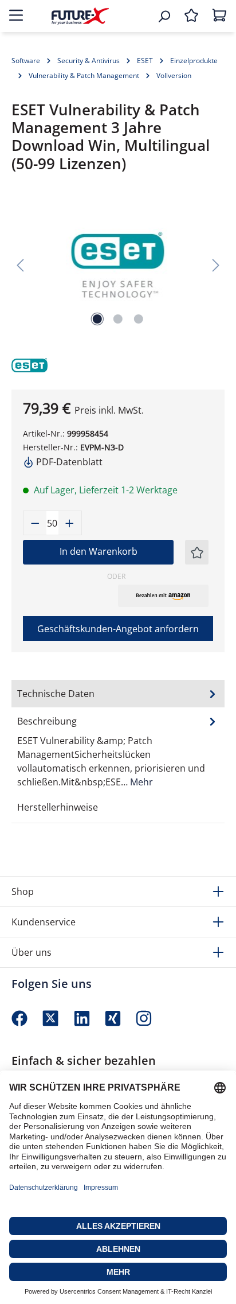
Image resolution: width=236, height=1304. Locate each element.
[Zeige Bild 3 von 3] (138, 319)
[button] (163, 595)
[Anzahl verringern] (35, 523)
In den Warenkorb (98, 551)
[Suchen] (164, 16)
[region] (118, 264)
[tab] (118, 751)
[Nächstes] (216, 264)
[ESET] (37, 364)
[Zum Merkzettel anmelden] (197, 552)
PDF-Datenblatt (68, 462)
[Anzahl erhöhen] (70, 523)
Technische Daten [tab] (56, 693)
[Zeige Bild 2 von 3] (118, 319)
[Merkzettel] (191, 16)
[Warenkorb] (219, 16)
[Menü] (16, 16)
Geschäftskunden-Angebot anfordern (118, 628)
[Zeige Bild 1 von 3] (97, 319)
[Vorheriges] (20, 264)
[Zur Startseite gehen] (80, 15)
